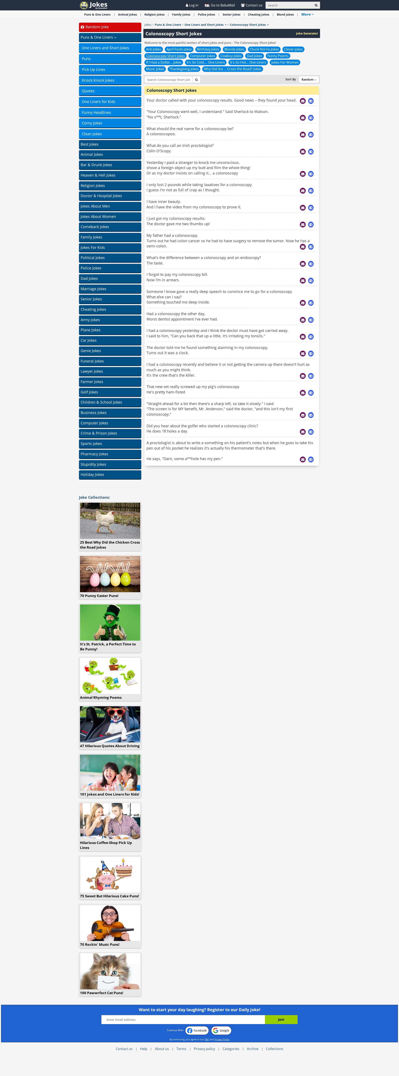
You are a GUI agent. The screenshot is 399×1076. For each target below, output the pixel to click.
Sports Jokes (91, 443)
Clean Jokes (92, 133)
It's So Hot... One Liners (248, 62)
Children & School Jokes (101, 402)
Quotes (88, 90)
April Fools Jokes (179, 49)
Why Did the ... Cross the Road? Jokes (232, 69)
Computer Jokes (94, 422)
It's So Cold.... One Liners (206, 62)
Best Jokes (90, 144)
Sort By (291, 79)
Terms (181, 1049)
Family (181, 14)
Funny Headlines (96, 112)
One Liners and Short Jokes (105, 47)
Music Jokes (155, 69)
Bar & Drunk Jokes (96, 164)
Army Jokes (90, 319)
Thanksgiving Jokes (184, 69)
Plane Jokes (91, 329)
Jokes (147, 25)
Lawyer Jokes (92, 371)
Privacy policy (204, 1049)
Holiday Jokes (92, 474)
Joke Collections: (94, 497)
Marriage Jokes (93, 288)
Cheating (258, 14)
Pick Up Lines (93, 69)
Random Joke (97, 26)
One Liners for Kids (98, 101)
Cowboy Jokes (231, 56)
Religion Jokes (93, 185)
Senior (231, 14)
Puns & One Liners (97, 14)
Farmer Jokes (92, 381)
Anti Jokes (153, 49)
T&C (207, 1039)
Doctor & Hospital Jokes (101, 195)
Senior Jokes (91, 298)
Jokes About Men (95, 206)
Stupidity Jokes (93, 464)
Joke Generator (307, 33)
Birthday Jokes (208, 49)
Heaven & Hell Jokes (98, 175)
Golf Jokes (89, 391)
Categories (231, 1049)
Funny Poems (278, 56)
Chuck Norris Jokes (264, 49)
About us (162, 1049)
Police (206, 14)
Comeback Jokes (95, 226)
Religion (154, 14)
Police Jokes (91, 267)
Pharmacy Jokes (94, 453)
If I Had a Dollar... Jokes (163, 62)
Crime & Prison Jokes (99, 433)
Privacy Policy (221, 1039)
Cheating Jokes (93, 309)
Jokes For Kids (93, 247)
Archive (253, 1049)
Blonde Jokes (234, 49)
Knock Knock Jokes (98, 80)
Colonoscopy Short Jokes (165, 56)
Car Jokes (89, 340)
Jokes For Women (285, 62)
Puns (86, 58)
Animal (127, 14)
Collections (274, 1049)
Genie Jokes (91, 350)
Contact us (254, 5)
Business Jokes (94, 412)
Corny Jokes (92, 122)
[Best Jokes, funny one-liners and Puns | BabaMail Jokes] (93, 5)
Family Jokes (91, 237)
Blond (285, 14)
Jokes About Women (98, 216)
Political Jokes (93, 257)
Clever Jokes (293, 49)
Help (143, 1049)
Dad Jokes (89, 278)
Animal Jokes (92, 154)
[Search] (316, 5)
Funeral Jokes (92, 361)
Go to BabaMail (222, 5)
